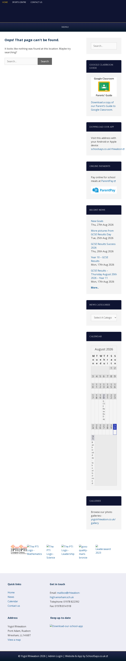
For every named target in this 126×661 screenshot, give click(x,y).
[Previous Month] (93, 349)
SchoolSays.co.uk (95, 656)
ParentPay (107, 181)
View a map (14, 639)
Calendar (13, 601)
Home (5, 2)
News (11, 597)
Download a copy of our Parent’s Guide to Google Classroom (103, 106)
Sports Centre (19, 2)
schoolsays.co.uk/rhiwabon (106, 149)
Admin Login (55, 656)
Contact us (36, 2)
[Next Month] (115, 349)
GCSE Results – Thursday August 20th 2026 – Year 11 (104, 274)
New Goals (97, 221)
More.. (95, 287)
